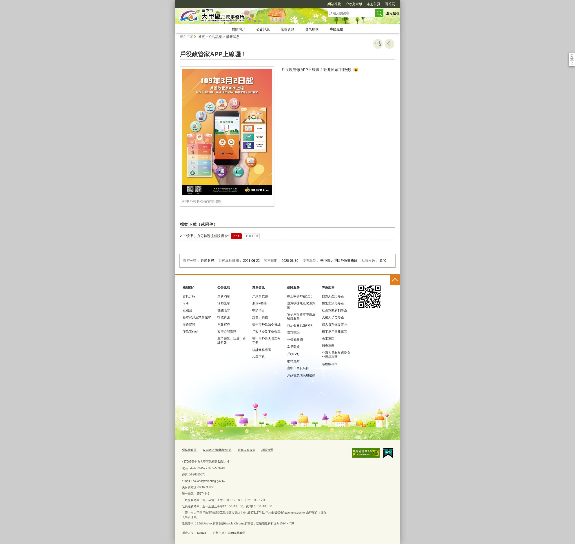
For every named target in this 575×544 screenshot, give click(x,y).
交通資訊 (189, 324)
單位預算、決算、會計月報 (231, 340)
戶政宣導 (223, 324)
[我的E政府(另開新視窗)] (388, 453)
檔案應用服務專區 (334, 331)
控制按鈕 (395, 280)
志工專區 (328, 338)
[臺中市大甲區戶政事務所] (246, 16)
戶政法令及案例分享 (266, 331)
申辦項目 (258, 310)
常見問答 (293, 347)
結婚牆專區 (330, 364)
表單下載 (258, 357)
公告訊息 (263, 29)
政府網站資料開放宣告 (217, 450)
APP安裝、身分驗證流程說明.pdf (204, 236)
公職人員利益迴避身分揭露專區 (336, 355)
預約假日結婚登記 (299, 325)
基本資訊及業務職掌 (197, 317)
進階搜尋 (393, 13)
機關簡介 (238, 29)
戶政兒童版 (353, 4)
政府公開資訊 (226, 331)
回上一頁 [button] (389, 44)
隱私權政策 (189, 450)
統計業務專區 (261, 350)
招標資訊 (223, 317)
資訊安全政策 (246, 450)
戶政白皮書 (260, 296)
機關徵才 (223, 310)
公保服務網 (295, 340)
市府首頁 (373, 4)
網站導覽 (334, 4)
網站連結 (293, 361)
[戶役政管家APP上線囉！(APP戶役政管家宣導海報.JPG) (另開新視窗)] (227, 132)
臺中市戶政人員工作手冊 (266, 340)
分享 (572, 56)
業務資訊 (287, 29)
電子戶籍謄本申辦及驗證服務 (301, 316)
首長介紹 (189, 296)
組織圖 (187, 310)
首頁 (201, 37)
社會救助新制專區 (334, 310)
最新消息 (232, 37)
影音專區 (328, 346)
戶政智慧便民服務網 (301, 375)
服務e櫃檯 (259, 303)
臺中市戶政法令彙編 (266, 324)
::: (173, 2)
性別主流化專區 (333, 303)
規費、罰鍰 (260, 317)
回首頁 (390, 4)
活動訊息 (223, 303)
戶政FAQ (293, 354)
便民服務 (312, 29)
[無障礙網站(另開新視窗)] (366, 453)
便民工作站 (190, 331)
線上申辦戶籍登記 (299, 296)
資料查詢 (293, 332)
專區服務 (336, 29)
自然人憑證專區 (333, 296)
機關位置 (267, 450)
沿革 (186, 303)
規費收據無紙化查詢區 (301, 305)
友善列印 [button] (378, 44)
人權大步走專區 (333, 317)
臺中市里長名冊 (298, 368)
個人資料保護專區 (334, 324)
